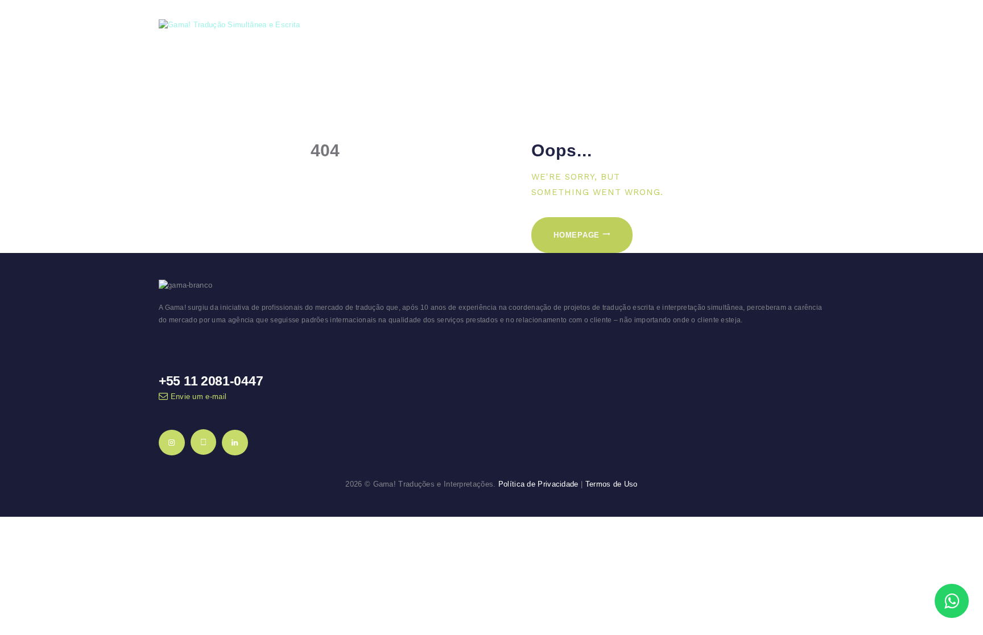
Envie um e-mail (199, 396)
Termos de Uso (611, 484)
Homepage (577, 235)
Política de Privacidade (538, 484)
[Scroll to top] (952, 564)
